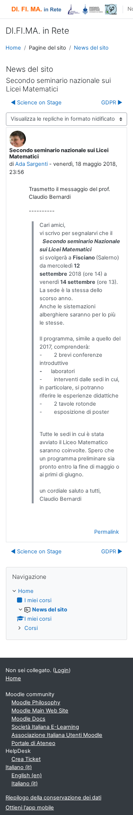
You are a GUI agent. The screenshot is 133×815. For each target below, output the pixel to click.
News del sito (91, 47)
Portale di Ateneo (33, 743)
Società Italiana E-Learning (45, 727)
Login (62, 670)
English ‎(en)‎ (26, 775)
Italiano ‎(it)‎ (19, 767)
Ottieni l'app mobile (30, 807)
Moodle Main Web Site (39, 710)
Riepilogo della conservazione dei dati (53, 797)
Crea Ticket (26, 759)
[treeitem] (66, 610)
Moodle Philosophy (35, 702)
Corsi (31, 628)
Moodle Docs (28, 718)
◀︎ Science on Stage (36, 102)
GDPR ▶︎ (111, 102)
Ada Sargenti (31, 164)
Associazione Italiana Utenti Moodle (56, 735)
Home (13, 47)
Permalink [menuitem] (106, 532)
